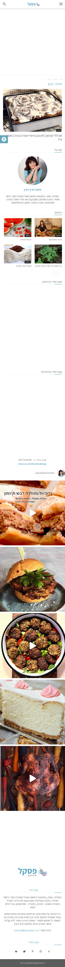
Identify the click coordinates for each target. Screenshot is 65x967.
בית (61, 79)
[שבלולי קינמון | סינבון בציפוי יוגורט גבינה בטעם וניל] (32, 110)
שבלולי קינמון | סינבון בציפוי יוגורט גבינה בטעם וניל (34, 137)
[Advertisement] (32, 42)
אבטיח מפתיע (25, 239)
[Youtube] (16, 952)
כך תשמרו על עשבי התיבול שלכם (48, 266)
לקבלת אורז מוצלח (23, 266)
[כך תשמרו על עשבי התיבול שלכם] (48, 254)
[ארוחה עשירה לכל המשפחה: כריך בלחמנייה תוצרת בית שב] (32, 579)
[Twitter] (24, 952)
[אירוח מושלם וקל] (48, 227)
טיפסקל (58, 236)
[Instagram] (41, 952)
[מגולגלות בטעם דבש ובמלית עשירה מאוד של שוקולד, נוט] (32, 512)
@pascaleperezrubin (32, 464)
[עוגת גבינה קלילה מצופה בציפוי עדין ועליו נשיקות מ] (32, 712)
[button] (4, 139)
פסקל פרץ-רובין (32, 189)
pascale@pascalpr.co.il (26, 930)
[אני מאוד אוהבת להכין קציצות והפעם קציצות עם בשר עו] (32, 645)
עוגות (58, 130)
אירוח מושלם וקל (55, 239)
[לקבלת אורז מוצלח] (17, 254)
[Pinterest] (32, 952)
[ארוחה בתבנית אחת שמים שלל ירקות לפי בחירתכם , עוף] (32, 778)
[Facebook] (49, 952)
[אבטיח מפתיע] (17, 227)
